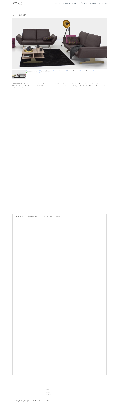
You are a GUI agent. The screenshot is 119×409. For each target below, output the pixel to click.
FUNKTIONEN (19, 216)
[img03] (86, 70)
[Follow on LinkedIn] (88, 390)
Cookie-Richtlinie (33, 401)
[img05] (32, 70)
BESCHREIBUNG (33, 217)
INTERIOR (48, 394)
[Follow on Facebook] (84, 390)
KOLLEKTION (63, 3)
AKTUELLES (75, 3)
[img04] (99, 70)
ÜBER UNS (84, 3)
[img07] (46, 71)
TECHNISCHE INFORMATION (52, 216)
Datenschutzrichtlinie (45, 401)
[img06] (32, 71)
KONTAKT (93, 3)
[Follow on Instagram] (80, 390)
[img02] (59, 70)
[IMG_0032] (72, 70)
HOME (55, 3)
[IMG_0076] (46, 70)
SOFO (47, 390)
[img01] (19, 79)
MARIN (48, 392)
